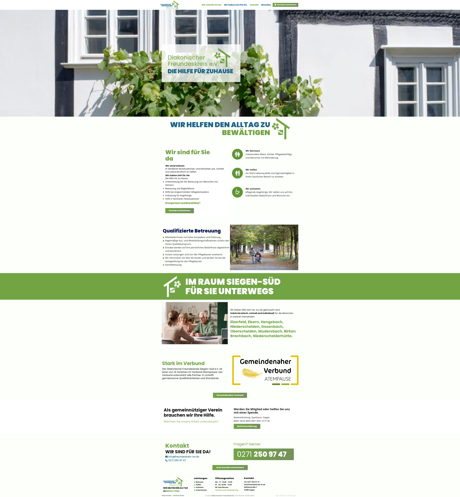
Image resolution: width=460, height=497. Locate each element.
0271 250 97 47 (177, 460)
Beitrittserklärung (247, 426)
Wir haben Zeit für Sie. (235, 4)
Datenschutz (178, 495)
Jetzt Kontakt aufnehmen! (230, 467)
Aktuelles (266, 4)
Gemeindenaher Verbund (230, 395)
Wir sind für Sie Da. (212, 4)
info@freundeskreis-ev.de (183, 456)
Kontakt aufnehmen (286, 4)
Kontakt (254, 4)
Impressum (166, 495)
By (286, 495)
